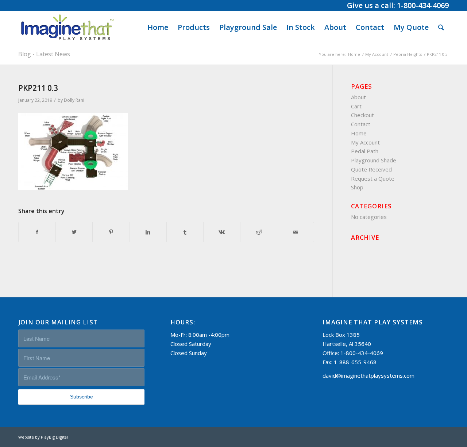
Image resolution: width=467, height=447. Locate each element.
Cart (356, 106)
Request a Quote (372, 178)
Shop (357, 187)
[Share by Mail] (295, 232)
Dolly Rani (74, 100)
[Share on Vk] (222, 232)
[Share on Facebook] (37, 232)
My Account (365, 142)
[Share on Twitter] (74, 232)
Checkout (362, 115)
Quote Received (371, 169)
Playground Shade (373, 160)
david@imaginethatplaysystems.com (368, 375)
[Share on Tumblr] (185, 232)
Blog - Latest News (44, 54)
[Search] (441, 27)
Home (359, 133)
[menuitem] (158, 27)
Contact (360, 124)
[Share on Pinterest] (111, 232)
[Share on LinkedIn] (148, 232)
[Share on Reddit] (258, 232)
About (358, 97)
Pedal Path (364, 151)
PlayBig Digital (54, 437)
